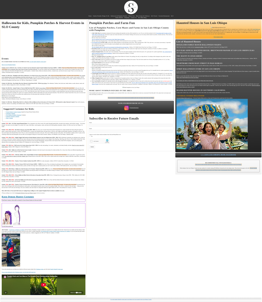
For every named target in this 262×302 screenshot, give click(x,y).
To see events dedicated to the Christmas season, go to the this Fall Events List (18, 272)
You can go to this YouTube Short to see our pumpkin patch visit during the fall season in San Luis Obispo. (218, 164)
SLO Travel (154, 16)
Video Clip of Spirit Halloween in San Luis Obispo (187, 77)
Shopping (126, 17)
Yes (92, 136)
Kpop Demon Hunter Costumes (18, 196)
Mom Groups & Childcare (143, 16)
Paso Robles (44, 83)
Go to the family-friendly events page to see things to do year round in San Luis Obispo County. (131, 299)
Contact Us (134, 17)
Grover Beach (43, 88)
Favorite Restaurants (164, 16)
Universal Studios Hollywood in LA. (184, 98)
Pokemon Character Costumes (12, 116)
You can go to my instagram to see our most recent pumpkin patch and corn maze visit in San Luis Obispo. (131, 97)
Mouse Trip (132, 16)
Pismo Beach (39, 75)
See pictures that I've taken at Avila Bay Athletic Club (16, 156)
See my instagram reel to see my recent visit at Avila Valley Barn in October (108, 39)
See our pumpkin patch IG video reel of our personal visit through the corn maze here (110, 47)
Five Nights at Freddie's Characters (13, 115)
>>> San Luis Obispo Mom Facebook (218, 155)
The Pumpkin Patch (96, 42)
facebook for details (199, 47)
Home (90, 16)
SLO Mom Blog (142, 17)
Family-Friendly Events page (56, 269)
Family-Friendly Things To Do (101, 16)
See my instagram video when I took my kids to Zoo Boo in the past (22, 69)
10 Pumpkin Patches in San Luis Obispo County (25, 193)
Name (90, 122)
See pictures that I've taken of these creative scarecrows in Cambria (55, 231)
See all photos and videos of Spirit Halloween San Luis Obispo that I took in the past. (194, 80)
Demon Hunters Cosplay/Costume (13, 112)
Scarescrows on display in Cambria (16, 229)
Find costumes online (218, 36)
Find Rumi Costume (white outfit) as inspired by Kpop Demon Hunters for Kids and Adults (22, 200)
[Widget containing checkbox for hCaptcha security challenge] (99, 141)
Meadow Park (24, 129)
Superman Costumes (10, 113)
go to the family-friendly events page (37, 61)
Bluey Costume (9, 118)
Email (90, 128)
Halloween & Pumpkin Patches (119, 16)
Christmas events (39, 269)
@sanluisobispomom (134, 107)
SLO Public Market (24, 145)
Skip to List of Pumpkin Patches (9, 64)
